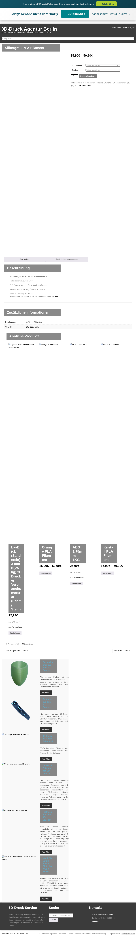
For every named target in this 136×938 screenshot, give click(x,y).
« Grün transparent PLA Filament (16, 651)
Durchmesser (77, 65)
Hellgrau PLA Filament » (122, 651)
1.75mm (29, 322)
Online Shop (116, 28)
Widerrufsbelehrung (99, 934)
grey (72, 86)
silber (84, 86)
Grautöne (107, 83)
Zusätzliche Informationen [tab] (67, 259)
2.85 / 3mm (38, 322)
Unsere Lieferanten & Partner (62, 934)
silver (89, 86)
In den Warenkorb (87, 76)
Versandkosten (17, 627)
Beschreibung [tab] (25, 259)
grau (128, 83)
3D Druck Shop (27, 644)
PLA (113, 83)
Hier (56, 297)
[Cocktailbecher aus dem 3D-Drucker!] (20, 673)
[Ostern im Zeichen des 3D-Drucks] (20, 764)
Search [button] (53, 920)
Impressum (116, 934)
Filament (99, 83)
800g (37, 327)
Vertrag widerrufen (128, 934)
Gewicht (75, 70)
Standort (95, 922)
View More (46, 693)
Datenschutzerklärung (83, 934)
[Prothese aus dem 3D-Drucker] (20, 810)
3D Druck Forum (45, 934)
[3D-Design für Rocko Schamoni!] (20, 734)
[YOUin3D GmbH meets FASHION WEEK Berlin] (20, 858)
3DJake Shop (108, 4)
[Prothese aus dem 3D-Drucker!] (20, 710)
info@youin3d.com (105, 914)
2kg (27, 327)
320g (32, 327)
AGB (109, 934)
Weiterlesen (15, 633)
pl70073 (78, 86)
